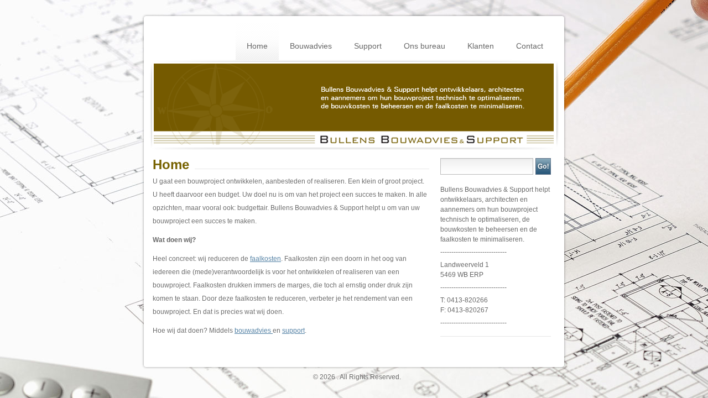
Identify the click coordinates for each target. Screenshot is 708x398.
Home (257, 45)
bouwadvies (254, 330)
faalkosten (265, 259)
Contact (529, 45)
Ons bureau (424, 45)
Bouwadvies (311, 45)
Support (368, 45)
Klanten (480, 45)
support (293, 330)
